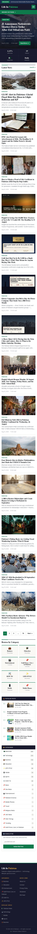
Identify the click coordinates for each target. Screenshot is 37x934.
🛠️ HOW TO (18, 781)
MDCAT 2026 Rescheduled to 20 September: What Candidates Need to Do (18, 578)
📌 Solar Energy (18, 819)
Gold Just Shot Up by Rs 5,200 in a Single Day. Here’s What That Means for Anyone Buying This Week (17, 260)
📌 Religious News (18, 810)
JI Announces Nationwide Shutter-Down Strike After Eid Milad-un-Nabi (16, 27)
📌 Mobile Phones (18, 802)
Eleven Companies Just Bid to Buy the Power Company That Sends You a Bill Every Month (18, 300)
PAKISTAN (6, 19)
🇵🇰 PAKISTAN (18, 751)
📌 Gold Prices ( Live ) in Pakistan (18, 827)
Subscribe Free (18, 846)
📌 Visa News (18, 789)
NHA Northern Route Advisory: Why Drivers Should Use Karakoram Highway (18, 616)
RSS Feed (22, 895)
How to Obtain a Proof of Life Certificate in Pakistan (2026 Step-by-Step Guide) (18, 180)
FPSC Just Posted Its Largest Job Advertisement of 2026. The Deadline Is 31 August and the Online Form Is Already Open (17, 140)
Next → (30, 633)
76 (23, 633)
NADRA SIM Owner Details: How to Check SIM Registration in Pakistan (23, 738)
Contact (22, 885)
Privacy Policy (24, 888)
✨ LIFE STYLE (18, 768)
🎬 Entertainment (18, 793)
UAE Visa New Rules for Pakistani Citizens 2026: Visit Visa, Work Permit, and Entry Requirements (24, 706)
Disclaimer (23, 892)
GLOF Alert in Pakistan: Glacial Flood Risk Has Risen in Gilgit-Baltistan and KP (17, 97)
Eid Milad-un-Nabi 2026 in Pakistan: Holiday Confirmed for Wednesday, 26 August (16, 422)
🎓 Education (18, 764)
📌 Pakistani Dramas (18, 798)
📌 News (18, 785)
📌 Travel (18, 806)
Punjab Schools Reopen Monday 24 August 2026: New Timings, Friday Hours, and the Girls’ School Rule (18, 381)
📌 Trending (18, 823)
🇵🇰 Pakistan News (7, 908)
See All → (32, 67)
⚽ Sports (18, 777)
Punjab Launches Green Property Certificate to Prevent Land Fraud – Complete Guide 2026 (18, 713)
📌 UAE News (18, 815)
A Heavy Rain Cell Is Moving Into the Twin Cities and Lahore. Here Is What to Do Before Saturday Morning (18, 341)
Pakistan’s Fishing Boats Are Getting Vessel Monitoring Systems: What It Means (18, 540)
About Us (22, 881)
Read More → (25, 43)
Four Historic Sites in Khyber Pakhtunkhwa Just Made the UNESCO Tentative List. (18, 461)
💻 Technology (18, 755)
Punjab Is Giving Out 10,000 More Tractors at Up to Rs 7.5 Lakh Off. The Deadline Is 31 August (18, 219)
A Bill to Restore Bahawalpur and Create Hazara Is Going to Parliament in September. (17, 500)
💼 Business (18, 760)
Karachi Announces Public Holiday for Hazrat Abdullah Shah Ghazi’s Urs (23, 729)
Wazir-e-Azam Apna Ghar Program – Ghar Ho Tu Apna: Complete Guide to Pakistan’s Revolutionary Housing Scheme (24, 722)
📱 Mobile (18, 772)
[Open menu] (33, 7)
